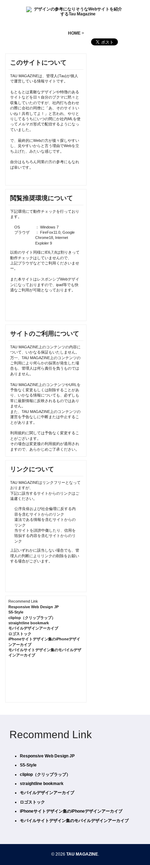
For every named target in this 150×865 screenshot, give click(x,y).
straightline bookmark (28, 623)
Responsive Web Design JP (33, 607)
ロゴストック (19, 634)
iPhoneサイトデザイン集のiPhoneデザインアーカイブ (71, 811)
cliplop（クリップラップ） (31, 618)
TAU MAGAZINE (82, 854)
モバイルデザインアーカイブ (33, 628)
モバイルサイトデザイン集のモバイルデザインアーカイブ (74, 820)
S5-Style (15, 612)
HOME (74, 33)
